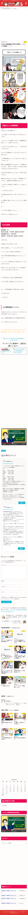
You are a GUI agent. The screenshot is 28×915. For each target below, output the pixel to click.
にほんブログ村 (14, 340)
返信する (22, 502)
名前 (2, 581)
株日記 (4, 450)
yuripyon (8, 701)
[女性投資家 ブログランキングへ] (6, 349)
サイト (2, 591)
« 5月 (2, 794)
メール (3, 586)
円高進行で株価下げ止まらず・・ (9, 890)
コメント (3, 565)
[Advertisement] (14, 25)
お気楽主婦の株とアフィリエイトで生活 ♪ (17, 911)
